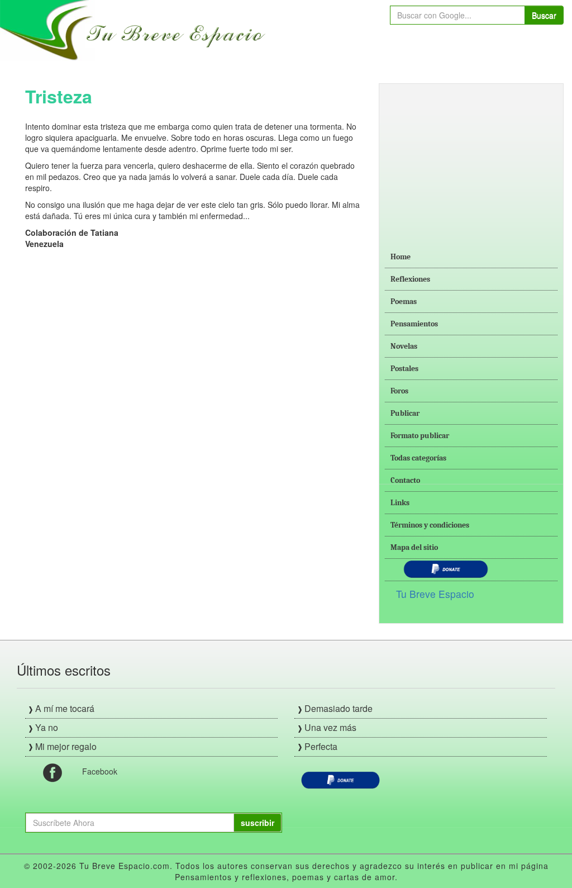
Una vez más (330, 727)
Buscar (544, 15)
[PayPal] (340, 779)
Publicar (405, 413)
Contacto (405, 480)
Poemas (403, 301)
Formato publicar (419, 435)
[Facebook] (52, 771)
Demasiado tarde (338, 708)
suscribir (257, 822)
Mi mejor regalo (66, 746)
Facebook (99, 771)
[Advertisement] (471, 159)
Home (400, 257)
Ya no (46, 727)
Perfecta (320, 746)
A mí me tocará (64, 708)
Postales (404, 368)
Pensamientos (414, 324)
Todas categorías (418, 458)
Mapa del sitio (414, 547)
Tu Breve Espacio (435, 594)
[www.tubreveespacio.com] (135, 29)
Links (399, 502)
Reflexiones (410, 279)
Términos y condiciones (429, 525)
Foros (399, 391)
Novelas (403, 346)
